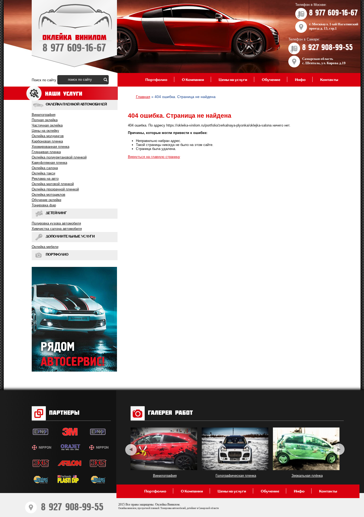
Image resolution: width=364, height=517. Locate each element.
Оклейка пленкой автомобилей (76, 104)
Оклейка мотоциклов (48, 195)
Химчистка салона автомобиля (57, 229)
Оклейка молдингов (48, 136)
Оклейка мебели (45, 247)
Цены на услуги (233, 80)
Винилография (43, 115)
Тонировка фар (44, 205)
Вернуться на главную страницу (154, 157)
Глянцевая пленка (46, 152)
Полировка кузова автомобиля (56, 223)
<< (131, 449)
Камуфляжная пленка (49, 163)
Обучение (271, 80)
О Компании (193, 80)
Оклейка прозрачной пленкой (55, 189)
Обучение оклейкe (46, 200)
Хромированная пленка (50, 147)
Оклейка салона (45, 168)
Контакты (329, 80)
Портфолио (156, 80)
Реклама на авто (45, 179)
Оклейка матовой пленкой (53, 184)
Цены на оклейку (45, 131)
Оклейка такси (43, 173)
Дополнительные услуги (70, 236)
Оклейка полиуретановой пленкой (59, 157)
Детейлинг (56, 213)
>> (339, 449)
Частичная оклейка (47, 125)
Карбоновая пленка (47, 141)
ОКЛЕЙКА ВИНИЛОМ (74, 44)
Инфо (300, 80)
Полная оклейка (45, 120)
